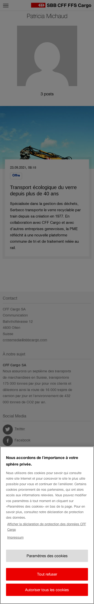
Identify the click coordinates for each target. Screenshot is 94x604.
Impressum (15, 537)
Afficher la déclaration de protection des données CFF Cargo (46, 526)
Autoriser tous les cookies (47, 590)
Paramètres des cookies (47, 556)
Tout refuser (47, 574)
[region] (47, 525)
